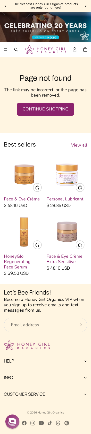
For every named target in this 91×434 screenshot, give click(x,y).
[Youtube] (41, 423)
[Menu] (5, 49)
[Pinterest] (67, 423)
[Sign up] (80, 325)
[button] (12, 421)
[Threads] (58, 423)
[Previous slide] (5, 5)
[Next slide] (85, 5)
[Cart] (85, 49)
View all (79, 145)
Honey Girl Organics (51, 412)
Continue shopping (45, 109)
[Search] (16, 49)
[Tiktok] (50, 423)
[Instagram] (33, 423)
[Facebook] (24, 423)
